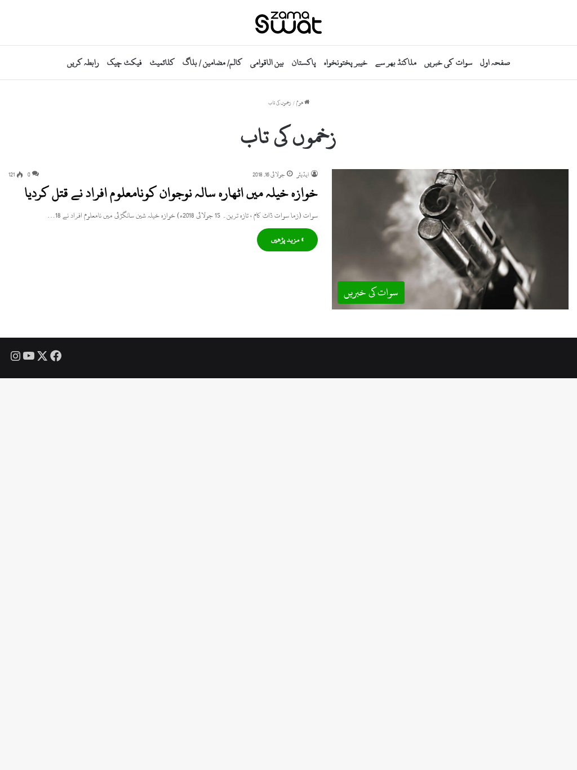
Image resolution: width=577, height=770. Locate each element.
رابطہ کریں (83, 62)
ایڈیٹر (303, 174)
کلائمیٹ (162, 62)
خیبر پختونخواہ (345, 62)
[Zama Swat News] (288, 22)
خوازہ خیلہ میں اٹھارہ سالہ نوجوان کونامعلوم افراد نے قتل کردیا (171, 192)
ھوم (300, 103)
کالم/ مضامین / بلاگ (212, 62)
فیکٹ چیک (124, 62)
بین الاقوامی (267, 62)
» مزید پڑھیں (287, 239)
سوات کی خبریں (448, 62)
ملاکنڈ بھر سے (395, 62)
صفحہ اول (495, 62)
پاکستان (304, 62)
